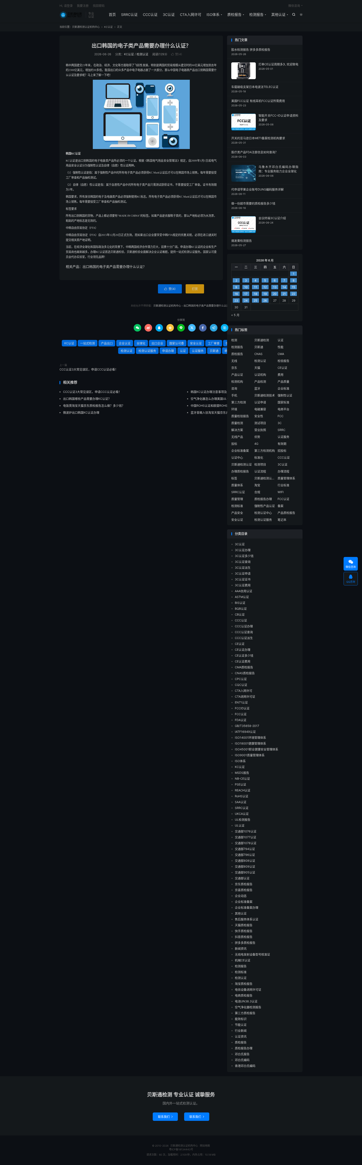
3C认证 (169, 15)
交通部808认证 (245, 860)
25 (255, 300)
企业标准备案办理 (246, 907)
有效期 (282, 443)
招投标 (282, 450)
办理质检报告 (240, 471)
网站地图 (205, 1145)
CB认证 (240, 614)
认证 (183, 350)
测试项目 (260, 423)
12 (265, 287)
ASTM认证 (242, 597)
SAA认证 (240, 802)
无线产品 (237, 436)
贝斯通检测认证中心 (264, 478)
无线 (234, 361)
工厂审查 (214, 343)
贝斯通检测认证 (241, 464)
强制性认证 (285, 395)
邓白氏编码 (242, 1060)
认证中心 (237, 457)
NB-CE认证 (242, 778)
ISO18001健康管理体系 (250, 743)
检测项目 (260, 464)
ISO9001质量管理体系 (250, 755)
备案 (280, 506)
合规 (257, 492)
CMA (281, 354)
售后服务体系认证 (246, 919)
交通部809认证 (245, 866)
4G (256, 443)
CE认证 (282, 367)
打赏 (195, 289)
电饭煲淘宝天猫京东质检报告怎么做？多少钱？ (94, 405)
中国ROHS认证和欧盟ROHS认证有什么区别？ (221, 405)
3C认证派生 (243, 567)
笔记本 (282, 519)
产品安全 (237, 512)
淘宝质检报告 (243, 983)
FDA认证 (240, 720)
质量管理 (237, 499)
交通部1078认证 (245, 843)
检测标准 (237, 506)
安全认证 (196, 343)
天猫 (257, 367)
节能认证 (241, 1024)
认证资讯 (241, 1036)
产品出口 (107, 343)
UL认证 (239, 825)
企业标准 (283, 388)
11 (255, 287)
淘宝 (257, 485)
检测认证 (142, 54)
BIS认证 (240, 602)
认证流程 (260, 471)
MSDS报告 (242, 772)
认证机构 (260, 374)
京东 (234, 367)
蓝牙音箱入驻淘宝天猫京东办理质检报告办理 (220, 412)
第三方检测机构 (264, 450)
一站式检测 (87, 343)
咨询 (234, 388)
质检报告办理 (263, 499)
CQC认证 (241, 685)
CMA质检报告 (244, 667)
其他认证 (278, 15)
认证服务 (198, 350)
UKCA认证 (242, 813)
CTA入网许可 (190, 15)
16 (236, 294)
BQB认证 (241, 608)
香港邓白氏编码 (245, 1065)
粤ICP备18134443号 (181, 1149)
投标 (234, 443)
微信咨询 (294, 5)
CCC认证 (150, 15)
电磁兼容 (260, 409)
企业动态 (241, 896)
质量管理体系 (286, 478)
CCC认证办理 (244, 626)
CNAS (258, 354)
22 (293, 294)
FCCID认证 (242, 708)
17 (245, 294)
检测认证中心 (263, 512)
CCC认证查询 (244, 632)
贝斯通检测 (261, 340)
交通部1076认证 (245, 831)
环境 (234, 409)
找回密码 (99, 5)
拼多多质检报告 (245, 942)
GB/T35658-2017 (247, 726)
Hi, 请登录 (66, 5)
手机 (234, 395)
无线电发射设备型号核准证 (252, 954)
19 (265, 294)
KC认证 (108, 26)
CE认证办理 (242, 649)
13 (275, 287)
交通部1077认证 (245, 837)
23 (236, 300)
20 (275, 294)
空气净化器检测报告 (248, 1007)
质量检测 (237, 423)
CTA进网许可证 (245, 696)
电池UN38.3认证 (246, 1001)
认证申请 (260, 402)
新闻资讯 (241, 948)
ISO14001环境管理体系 (250, 737)
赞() (176, 54)
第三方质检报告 (245, 1013)
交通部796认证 (245, 854)
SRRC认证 (129, 15)
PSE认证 (240, 784)
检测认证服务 (147, 350)
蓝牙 (257, 388)
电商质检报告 (243, 995)
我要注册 (83, 5)
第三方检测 (238, 402)
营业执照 (260, 430)
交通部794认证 (245, 849)
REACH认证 (242, 790)
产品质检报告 (286, 512)
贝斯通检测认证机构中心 (71, 15)
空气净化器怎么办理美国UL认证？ (213, 398)
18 (255, 294)
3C (280, 423)
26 (265, 300)
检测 (234, 340)
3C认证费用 (243, 585)
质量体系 (237, 485)
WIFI (281, 492)
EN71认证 (241, 702)
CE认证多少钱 (244, 655)
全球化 (141, 343)
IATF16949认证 (245, 731)
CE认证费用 (242, 661)
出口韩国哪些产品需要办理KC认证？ (87, 398)
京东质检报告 (243, 884)
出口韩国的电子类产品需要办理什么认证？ (141, 45)
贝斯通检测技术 (264, 395)
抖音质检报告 (243, 937)
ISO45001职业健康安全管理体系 (256, 749)
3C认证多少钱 (244, 556)
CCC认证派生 (244, 638)
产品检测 (260, 381)
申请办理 (168, 350)
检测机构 (237, 381)
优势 (257, 436)
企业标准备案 (240, 450)
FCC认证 (283, 499)
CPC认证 (241, 679)
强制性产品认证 (264, 506)
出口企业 (157, 343)
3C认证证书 (243, 579)
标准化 (258, 457)
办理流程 (283, 471)
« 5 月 (235, 315)
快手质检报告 (243, 931)
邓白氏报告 (242, 1054)
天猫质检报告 (243, 925)
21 (284, 294)
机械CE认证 (242, 960)
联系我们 (165, 1116)
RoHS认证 (241, 796)
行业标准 (283, 485)
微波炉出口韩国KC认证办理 (81, 412)
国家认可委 (176, 343)
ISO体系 (213, 15)
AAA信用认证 (243, 591)
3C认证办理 (243, 550)
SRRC (281, 430)
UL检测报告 (242, 819)
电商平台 (283, 409)
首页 (112, 15)
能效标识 (241, 1019)
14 (284, 287)
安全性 (258, 416)
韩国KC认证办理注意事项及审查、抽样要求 (219, 391)
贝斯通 (214, 350)
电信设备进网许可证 (248, 989)
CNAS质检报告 (245, 673)
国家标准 (283, 402)
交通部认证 (242, 878)
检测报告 (256, 15)
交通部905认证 (245, 872)
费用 (280, 374)
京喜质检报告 (243, 890)
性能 (280, 347)
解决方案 (237, 430)
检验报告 (283, 361)
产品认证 (237, 374)
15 (293, 287)
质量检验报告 (240, 416)
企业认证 (125, 343)
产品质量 (283, 381)
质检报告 (234, 15)
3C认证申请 (243, 573)
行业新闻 (241, 1030)
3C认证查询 (243, 561)
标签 (234, 478)
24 (246, 300)
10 (246, 287)
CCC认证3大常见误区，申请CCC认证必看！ (88, 369)
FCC (280, 416)
